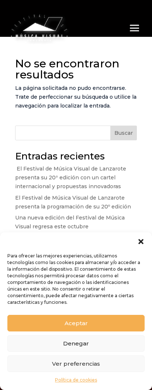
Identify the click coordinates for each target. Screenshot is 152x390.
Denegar (76, 343)
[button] (141, 241)
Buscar (123, 133)
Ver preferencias (76, 363)
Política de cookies (76, 380)
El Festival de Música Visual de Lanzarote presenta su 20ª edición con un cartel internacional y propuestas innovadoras (70, 177)
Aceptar (76, 323)
